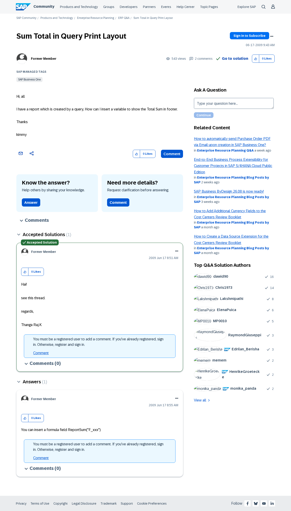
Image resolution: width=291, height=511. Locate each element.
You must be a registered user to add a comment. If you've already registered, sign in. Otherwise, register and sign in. (98, 341)
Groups (108, 7)
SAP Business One (29, 79)
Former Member (43, 58)
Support (127, 503)
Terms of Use (39, 503)
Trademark (108, 503)
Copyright (60, 503)
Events (166, 7)
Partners (149, 7)
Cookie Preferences (152, 503)
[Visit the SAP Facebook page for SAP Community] (247, 503)
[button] (255, 59)
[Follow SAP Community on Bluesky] (256, 503)
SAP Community (26, 18)
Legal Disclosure (84, 503)
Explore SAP (247, 7)
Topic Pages (209, 7)
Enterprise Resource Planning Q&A (225, 150)
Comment (172, 154)
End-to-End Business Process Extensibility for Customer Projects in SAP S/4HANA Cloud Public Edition (233, 166)
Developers (129, 7)
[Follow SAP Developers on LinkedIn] (272, 503)
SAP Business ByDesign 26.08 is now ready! (229, 191)
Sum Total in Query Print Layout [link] (153, 18)
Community (43, 6)
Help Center (186, 7)
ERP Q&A (123, 18)
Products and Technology (79, 7)
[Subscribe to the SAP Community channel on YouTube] (264, 503)
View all (200, 400)
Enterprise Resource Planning (95, 18)
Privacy (21, 503)
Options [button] (271, 36)
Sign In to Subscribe (249, 35)
